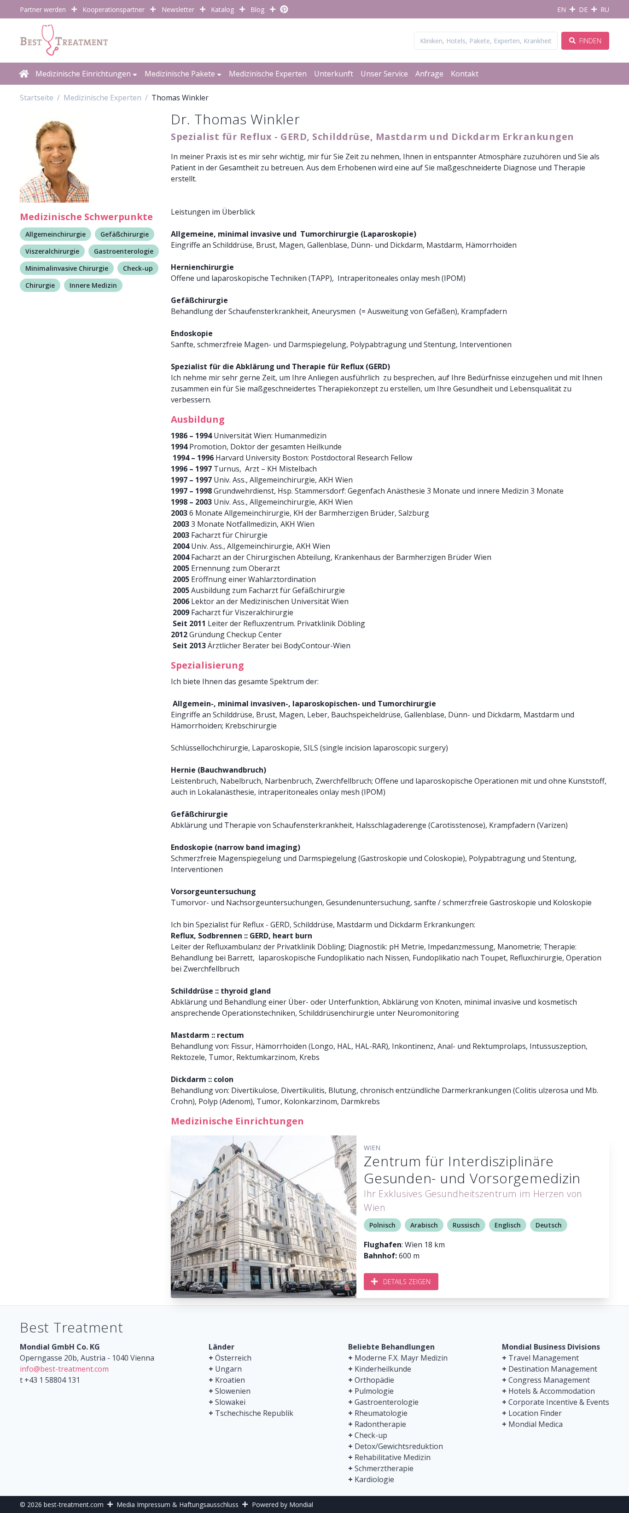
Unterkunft (333, 74)
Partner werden (43, 9)
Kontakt (464, 74)
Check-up (138, 268)
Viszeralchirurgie (52, 251)
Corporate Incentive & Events (558, 1402)
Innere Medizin (93, 285)
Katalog (222, 9)
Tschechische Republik (254, 1413)
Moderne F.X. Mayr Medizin (401, 1358)
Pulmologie (374, 1391)
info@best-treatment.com (64, 1369)
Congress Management (549, 1380)
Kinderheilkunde (383, 1369)
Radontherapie (380, 1424)
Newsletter (178, 9)
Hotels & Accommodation (551, 1391)
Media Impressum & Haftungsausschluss (177, 1504)
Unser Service (384, 74)
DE (583, 9)
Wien (372, 1147)
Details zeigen (407, 1281)
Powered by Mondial (282, 1504)
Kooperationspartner (113, 9)
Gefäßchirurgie (124, 234)
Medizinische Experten (268, 74)
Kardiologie (374, 1479)
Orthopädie (374, 1380)
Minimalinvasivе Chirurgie (66, 268)
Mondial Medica (535, 1424)
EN (561, 9)
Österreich (233, 1358)
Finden (589, 40)
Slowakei (230, 1402)
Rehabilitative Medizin (393, 1457)
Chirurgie (40, 285)
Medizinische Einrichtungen (83, 74)
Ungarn (228, 1369)
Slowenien (232, 1391)
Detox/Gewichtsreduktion (399, 1446)
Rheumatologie (381, 1413)
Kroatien (230, 1380)
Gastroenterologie (123, 251)
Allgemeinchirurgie (55, 234)
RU (604, 9)
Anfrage (429, 74)
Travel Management (543, 1358)
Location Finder (535, 1413)
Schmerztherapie (384, 1468)
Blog (257, 9)
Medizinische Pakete (180, 74)
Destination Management (552, 1369)
